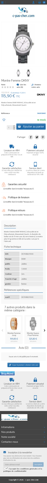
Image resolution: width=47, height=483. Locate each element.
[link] (30, 137)
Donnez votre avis (36, 85)
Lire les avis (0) (21, 85)
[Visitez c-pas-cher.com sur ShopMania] (7, 373)
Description (10, 225)
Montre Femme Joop (14, 334)
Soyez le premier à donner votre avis (25, 365)
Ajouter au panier (33, 127)
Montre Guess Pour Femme (33, 334)
